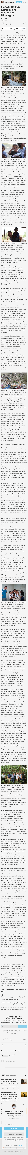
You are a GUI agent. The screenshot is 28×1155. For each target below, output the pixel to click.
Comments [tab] (5, 1056)
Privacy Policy (19, 1140)
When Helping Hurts (14, 1003)
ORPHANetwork (15, 128)
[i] (11, 62)
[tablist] (8, 1055)
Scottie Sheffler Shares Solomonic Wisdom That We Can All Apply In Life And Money (9, 1094)
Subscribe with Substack (15, 1134)
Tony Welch (16, 1086)
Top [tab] (3, 1075)
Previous (6, 1045)
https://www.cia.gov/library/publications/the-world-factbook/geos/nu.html (13, 998)
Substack (6, 1151)
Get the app (22, 1148)
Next (23, 1045)
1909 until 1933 (21, 344)
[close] (23, 1104)
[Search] (25, 1075)
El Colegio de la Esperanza (10, 989)
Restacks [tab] (11, 1056)
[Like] (2, 23)
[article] (14, 1084)
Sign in (24, 2)
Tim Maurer (4, 18)
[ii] (5, 117)
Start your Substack (10, 1148)
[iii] (6, 272)
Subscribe (19, 2)
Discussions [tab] (13, 1075)
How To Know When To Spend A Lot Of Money (8, 1080)
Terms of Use (21, 1030)
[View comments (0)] (6, 23)
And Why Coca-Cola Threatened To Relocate (9, 1084)
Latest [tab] (7, 1075)
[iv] (20, 542)
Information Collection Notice (17, 1032)
